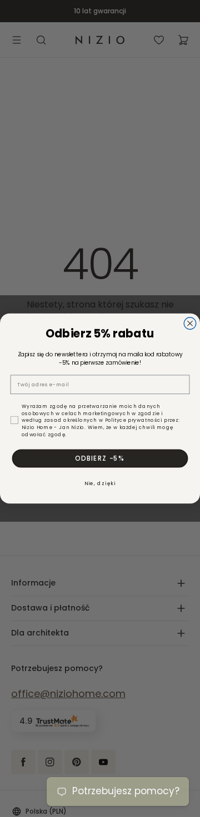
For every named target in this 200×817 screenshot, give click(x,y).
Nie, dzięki (100, 483)
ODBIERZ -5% (99, 458)
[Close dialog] (190, 323)
